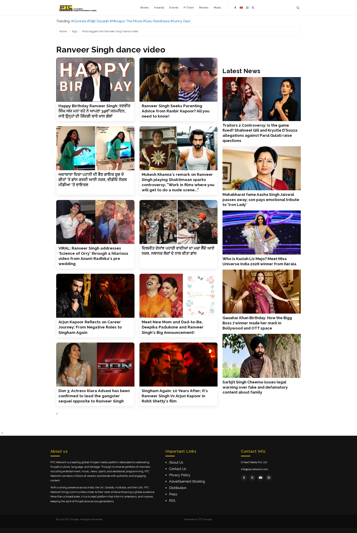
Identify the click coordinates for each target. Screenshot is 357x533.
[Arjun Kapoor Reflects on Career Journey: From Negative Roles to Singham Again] (95, 296)
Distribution (177, 488)
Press (173, 494)
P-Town (189, 7)
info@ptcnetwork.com (254, 469)
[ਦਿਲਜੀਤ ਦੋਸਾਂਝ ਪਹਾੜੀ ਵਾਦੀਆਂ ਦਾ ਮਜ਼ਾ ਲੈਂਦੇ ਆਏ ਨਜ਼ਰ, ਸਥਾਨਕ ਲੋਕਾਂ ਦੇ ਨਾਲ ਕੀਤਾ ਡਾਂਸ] (178, 222)
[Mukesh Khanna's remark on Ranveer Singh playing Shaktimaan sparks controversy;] (178, 148)
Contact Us (177, 469)
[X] (253, 7)
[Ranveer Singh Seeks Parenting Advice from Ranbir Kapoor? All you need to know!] (178, 80)
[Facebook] (235, 7)
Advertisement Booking (187, 481)
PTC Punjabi (205, 519)
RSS (172, 501)
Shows (144, 7)
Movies (203, 7)
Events (173, 7)
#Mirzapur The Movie (126, 21)
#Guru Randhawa (156, 21)
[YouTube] (241, 7)
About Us (176, 462)
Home (63, 31)
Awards (159, 7)
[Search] (298, 8)
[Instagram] (247, 7)
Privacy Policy (179, 475)
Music (217, 7)
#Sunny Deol (180, 21)
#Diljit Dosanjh (98, 21)
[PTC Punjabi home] (78, 7)
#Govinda (78, 21)
